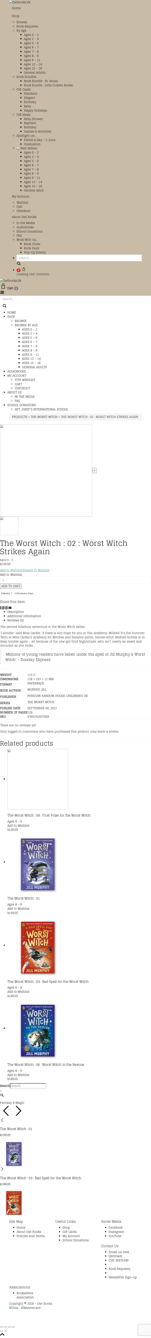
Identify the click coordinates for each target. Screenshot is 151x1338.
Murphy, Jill (36, 689)
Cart (19, 206)
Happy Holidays (35, 110)
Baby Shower (33, 119)
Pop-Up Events (35, 252)
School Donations (30, 231)
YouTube (115, 1236)
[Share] (9, 1327)
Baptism (30, 123)
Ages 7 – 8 (31, 51)
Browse (22, 22)
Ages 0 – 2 (31, 34)
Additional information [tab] (24, 616)
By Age (21, 30)
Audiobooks (25, 227)
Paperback (35, 683)
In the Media (26, 223)
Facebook (116, 1227)
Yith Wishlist (25, 379)
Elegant (29, 97)
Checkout (23, 210)
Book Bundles (27, 76)
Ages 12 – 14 (33, 64)
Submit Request (60, 1321)
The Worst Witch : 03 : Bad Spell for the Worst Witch (48, 981)
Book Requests (27, 26)
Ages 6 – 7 (31, 47)
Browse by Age (26, 325)
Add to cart (10, 586)
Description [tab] (15, 611)
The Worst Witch (40, 702)
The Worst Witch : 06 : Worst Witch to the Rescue (45, 1065)
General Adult (34, 190)
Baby (27, 106)
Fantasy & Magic (12, 1102)
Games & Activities (37, 131)
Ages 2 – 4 (31, 38)
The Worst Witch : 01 (23, 898)
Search (5, 1086)
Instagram (116, 1231)
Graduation (32, 144)
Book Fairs (31, 248)
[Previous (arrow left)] (1, 1331)
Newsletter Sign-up (123, 1277)
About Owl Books (24, 216)
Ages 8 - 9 (6, 560)
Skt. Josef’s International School (41, 409)
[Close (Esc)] (13, 1327)
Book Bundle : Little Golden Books (48, 85)
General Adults (34, 72)
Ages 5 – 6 (31, 43)
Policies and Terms (31, 1236)
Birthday (30, 102)
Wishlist (22, 202)
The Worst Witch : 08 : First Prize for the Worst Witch (49, 815)
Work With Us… (27, 239)
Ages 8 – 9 (31, 55)
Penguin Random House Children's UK (57, 695)
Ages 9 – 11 (32, 60)
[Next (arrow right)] (5, 1331)
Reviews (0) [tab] (15, 620)
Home (16, 8)
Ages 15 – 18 (33, 68)
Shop (15, 16)
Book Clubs (32, 244)
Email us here (119, 1252)
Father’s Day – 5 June (39, 140)
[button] (25, 570)
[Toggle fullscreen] (5, 1327)
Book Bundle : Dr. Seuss (41, 81)
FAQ (19, 235)
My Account (20, 196)
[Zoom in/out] (1, 1327)
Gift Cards (24, 89)
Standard (30, 93)
